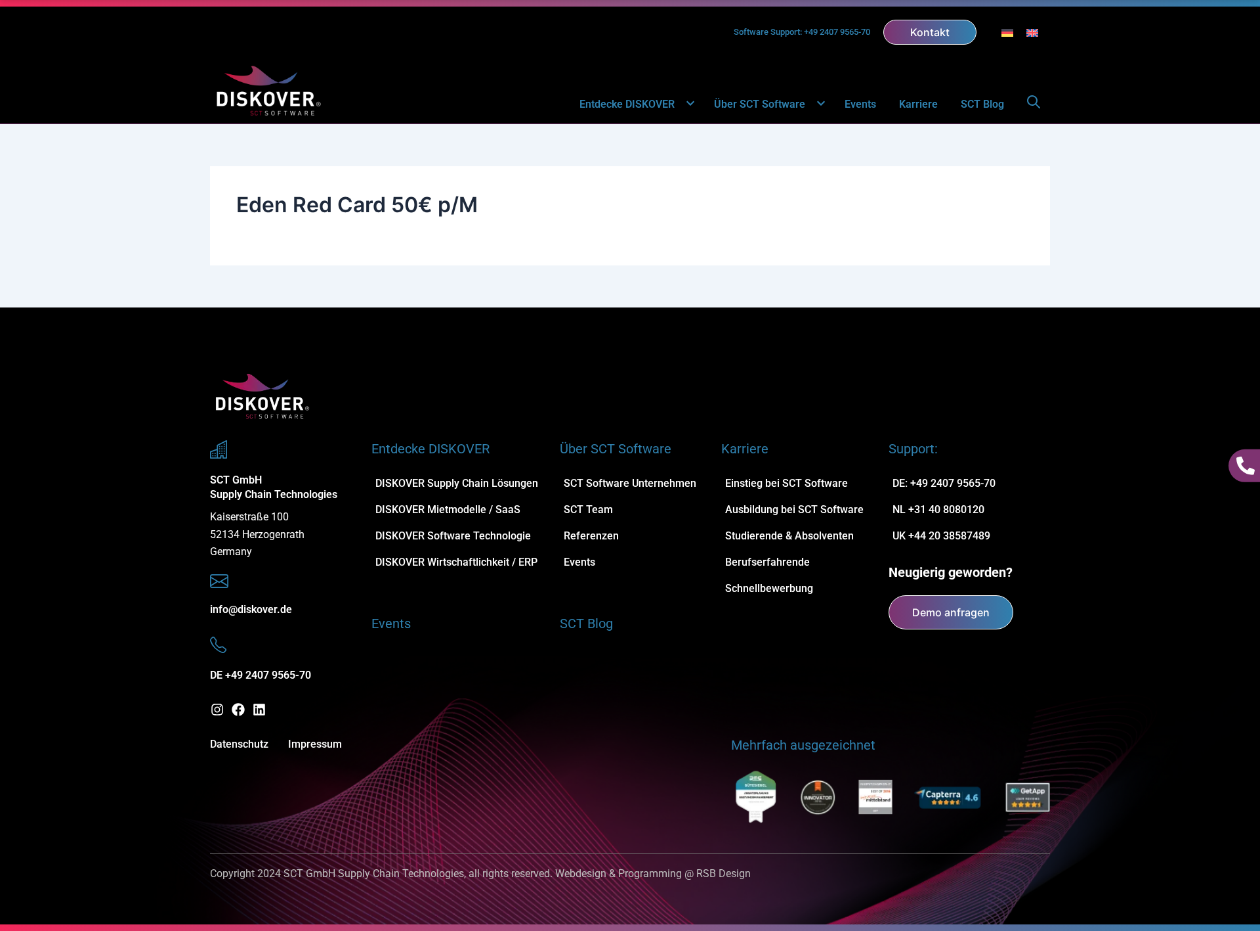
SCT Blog (982, 104)
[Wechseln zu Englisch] (1032, 32)
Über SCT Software (759, 104)
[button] (683, 104)
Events (860, 104)
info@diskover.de (251, 609)
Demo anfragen (951, 612)
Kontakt (930, 32)
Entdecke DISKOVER (627, 104)
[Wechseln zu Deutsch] (1007, 32)
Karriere (918, 104)
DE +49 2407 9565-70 (260, 675)
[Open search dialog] (1033, 104)
